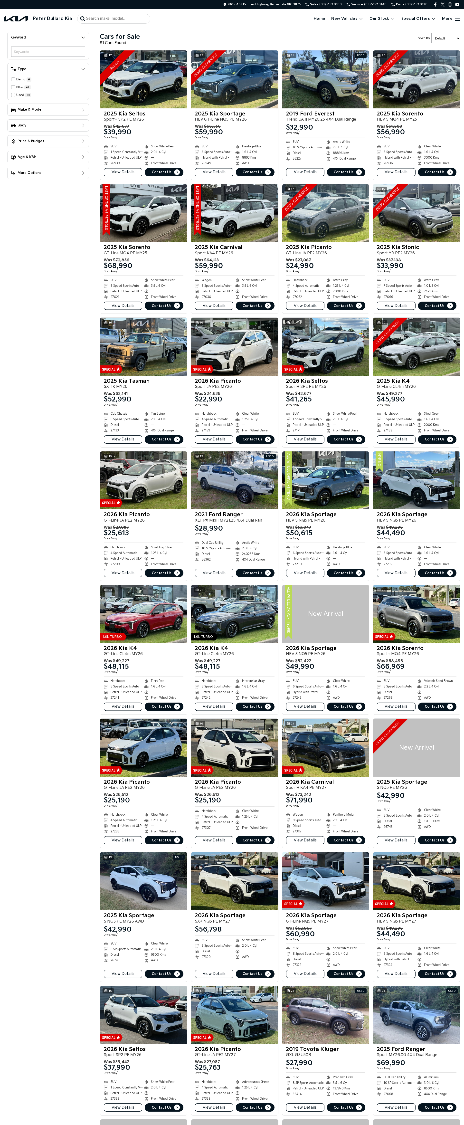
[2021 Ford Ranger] (234, 480)
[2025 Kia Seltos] (143, 79)
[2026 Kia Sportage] (325, 480)
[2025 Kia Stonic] (416, 213)
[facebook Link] (435, 4)
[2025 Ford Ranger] (416, 1015)
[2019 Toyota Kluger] (325, 1015)
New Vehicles (344, 18)
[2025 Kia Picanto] (325, 213)
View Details (123, 172)
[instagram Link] (450, 4)
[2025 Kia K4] (416, 347)
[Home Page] (16, 18)
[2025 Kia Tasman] (143, 347)
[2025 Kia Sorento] (416, 79)
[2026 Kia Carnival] (325, 748)
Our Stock (379, 18)
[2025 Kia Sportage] (234, 79)
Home (319, 18)
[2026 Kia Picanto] (234, 347)
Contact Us (161, 172)
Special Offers (415, 18)
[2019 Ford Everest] (325, 79)
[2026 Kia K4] (143, 614)
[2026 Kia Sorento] (416, 614)
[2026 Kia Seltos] (325, 347)
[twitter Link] (443, 4)
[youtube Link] (457, 4)
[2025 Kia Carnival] (234, 213)
